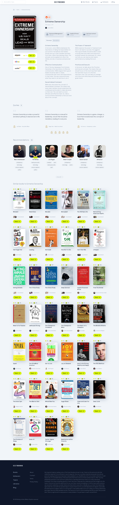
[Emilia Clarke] (78, 407)
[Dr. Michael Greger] (63, 230)
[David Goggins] (79, 230)
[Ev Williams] (14, 217)
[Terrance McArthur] (94, 255)
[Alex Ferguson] (31, 230)
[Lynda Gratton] (79, 192)
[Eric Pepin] (63, 420)
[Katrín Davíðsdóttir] (48, 217)
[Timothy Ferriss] (31, 268)
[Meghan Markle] (14, 407)
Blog (113, 2)
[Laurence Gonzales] (63, 268)
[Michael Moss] (15, 230)
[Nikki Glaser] (78, 293)
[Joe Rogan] (80, 255)
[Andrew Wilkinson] (64, 255)
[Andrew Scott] (79, 195)
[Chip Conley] (80, 217)
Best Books (86, 2)
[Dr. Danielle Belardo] (16, 293)
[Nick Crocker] (46, 255)
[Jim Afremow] (47, 306)
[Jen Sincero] (94, 407)
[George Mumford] (95, 306)
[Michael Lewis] (63, 192)
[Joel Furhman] (47, 344)
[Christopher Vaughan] (15, 422)
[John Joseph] (15, 306)
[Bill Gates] (16, 217)
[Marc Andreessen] (78, 255)
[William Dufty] (63, 382)
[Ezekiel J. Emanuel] (95, 192)
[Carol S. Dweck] (15, 192)
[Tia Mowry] (47, 382)
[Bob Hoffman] (79, 344)
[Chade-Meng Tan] (63, 344)
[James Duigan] (79, 382)
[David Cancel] (30, 217)
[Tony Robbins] (94, 369)
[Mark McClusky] (47, 420)
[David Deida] (95, 382)
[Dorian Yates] (62, 444)
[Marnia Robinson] (79, 268)
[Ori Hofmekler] (31, 382)
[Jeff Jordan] (46, 444)
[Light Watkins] (15, 382)
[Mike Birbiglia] (14, 444)
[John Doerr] (96, 217)
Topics (96, 2)
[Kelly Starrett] (64, 293)
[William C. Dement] (15, 420)
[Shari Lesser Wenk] (31, 192)
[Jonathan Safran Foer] (15, 268)
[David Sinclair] (78, 217)
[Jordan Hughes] (64, 217)
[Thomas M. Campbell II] (47, 271)
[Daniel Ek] (30, 255)
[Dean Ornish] (31, 420)
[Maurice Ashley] (62, 407)
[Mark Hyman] (31, 344)
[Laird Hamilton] (62, 293)
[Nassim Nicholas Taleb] (94, 293)
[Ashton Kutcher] (46, 217)
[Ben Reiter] (47, 230)
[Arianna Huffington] (94, 331)
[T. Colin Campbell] (47, 268)
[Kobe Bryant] (32, 217)
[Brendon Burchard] (30, 369)
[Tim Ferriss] (14, 369)
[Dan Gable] (78, 331)
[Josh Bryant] (31, 306)
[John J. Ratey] (15, 344)
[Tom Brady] (95, 344)
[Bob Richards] (79, 306)
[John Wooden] (47, 192)
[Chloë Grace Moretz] (46, 407)
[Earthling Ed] (46, 369)
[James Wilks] (30, 444)
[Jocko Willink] (14, 331)
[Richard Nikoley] (95, 268)
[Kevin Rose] (30, 293)
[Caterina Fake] (32, 293)
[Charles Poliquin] (30, 331)
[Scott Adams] (14, 255)
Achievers (105, 2)
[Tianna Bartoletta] (46, 331)
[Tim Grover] (31, 195)
